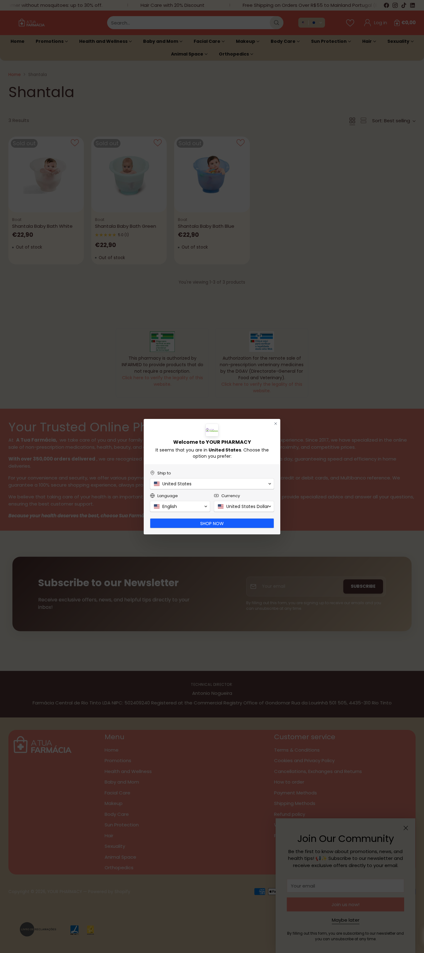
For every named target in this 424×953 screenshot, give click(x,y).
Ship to (164, 473)
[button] (212, 483)
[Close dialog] (275, 423)
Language (167, 495)
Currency (230, 495)
